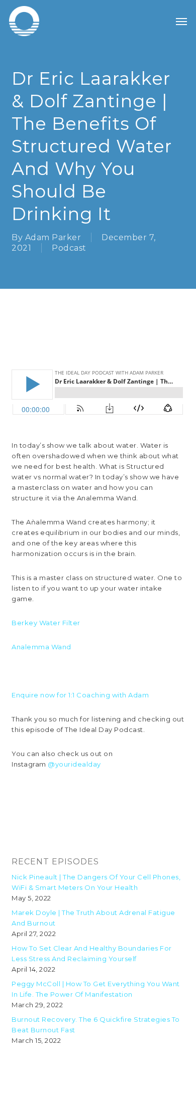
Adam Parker (53, 237)
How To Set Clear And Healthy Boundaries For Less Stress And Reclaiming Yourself (92, 953)
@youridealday (74, 764)
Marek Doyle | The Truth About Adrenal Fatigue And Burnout (93, 917)
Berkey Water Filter (46, 623)
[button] (181, 21)
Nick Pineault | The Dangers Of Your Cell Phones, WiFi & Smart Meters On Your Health (96, 882)
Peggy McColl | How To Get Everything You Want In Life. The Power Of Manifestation (96, 989)
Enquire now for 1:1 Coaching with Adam (80, 695)
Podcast (69, 248)
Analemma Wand (41, 647)
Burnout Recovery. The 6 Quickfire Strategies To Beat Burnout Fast (96, 1024)
